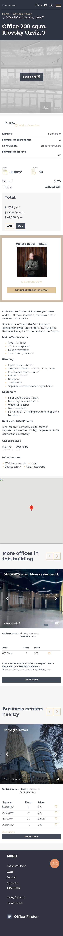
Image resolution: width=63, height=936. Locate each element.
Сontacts (12, 883)
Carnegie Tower (22, 14)
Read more (32, 679)
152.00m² (7, 819)
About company (16, 865)
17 (28, 813)
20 (28, 819)
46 (28, 825)
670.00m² (8, 807)
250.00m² (8, 825)
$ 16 (39, 825)
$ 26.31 (41, 819)
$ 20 (39, 813)
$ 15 (39, 807)
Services (11, 877)
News (10, 871)
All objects (8, 832)
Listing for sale (15, 903)
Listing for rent (15, 897)
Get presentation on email (31, 290)
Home (5, 14)
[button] (31, 508)
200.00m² (8, 813)
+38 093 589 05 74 (31, 282)
